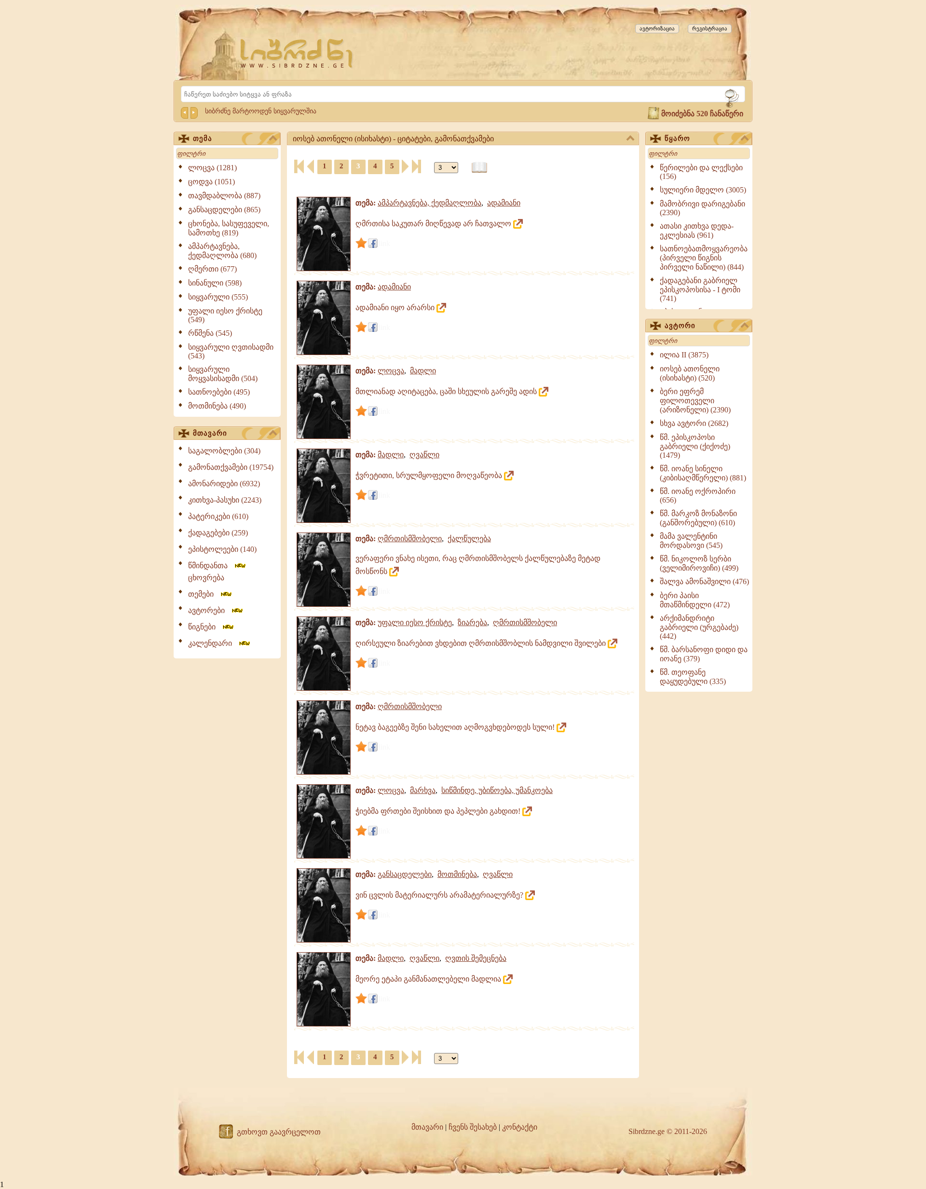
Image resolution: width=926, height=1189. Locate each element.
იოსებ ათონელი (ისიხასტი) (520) (690, 373)
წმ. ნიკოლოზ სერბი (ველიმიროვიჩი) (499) (699, 563)
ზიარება (472, 622)
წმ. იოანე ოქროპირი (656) (697, 495)
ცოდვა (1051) (211, 182)
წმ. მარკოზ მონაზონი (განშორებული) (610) (698, 518)
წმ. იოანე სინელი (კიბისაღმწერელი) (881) (703, 473)
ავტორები (209, 610)
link (384, 243)
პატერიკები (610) (218, 516)
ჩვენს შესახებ (473, 1127)
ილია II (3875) (684, 355)
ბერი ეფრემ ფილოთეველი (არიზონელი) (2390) (695, 400)
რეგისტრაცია (709, 28)
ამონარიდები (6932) (224, 483)
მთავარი (210, 433)
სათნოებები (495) (219, 392)
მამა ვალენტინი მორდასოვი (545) (691, 540)
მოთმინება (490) (217, 406)
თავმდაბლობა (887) (224, 195)
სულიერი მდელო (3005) (703, 190)
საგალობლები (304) (224, 451)
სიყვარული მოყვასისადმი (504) (223, 374)
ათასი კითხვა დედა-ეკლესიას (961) (697, 230)
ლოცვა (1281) (212, 168)
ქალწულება (469, 538)
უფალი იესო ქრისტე (415, 622)
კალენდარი (213, 643)
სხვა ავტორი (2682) (694, 423)
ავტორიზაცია (657, 28)
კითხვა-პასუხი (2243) (224, 500)
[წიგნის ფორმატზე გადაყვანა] (479, 167)
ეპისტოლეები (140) (222, 549)
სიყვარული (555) (218, 297)
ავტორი (680, 325)
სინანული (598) (215, 283)
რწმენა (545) (210, 333)
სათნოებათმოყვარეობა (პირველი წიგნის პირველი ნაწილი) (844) (704, 258)
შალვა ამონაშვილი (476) (704, 581)
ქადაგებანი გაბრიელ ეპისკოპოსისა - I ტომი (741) (700, 289)
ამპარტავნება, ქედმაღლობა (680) (222, 251)
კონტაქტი (519, 1127)
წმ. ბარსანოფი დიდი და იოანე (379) (704, 654)
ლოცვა (391, 371)
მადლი (423, 371)
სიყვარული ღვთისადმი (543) (230, 351)
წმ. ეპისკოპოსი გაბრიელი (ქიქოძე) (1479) (695, 446)
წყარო (677, 138)
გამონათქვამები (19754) (230, 467)
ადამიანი (503, 203)
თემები (203, 594)
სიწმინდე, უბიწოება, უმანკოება (497, 790)
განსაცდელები (405, 874)
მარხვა (423, 790)
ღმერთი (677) (212, 269)
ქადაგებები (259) (218, 533)
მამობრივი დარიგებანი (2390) (702, 208)
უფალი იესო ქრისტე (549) (225, 315)
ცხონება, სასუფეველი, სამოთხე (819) (228, 228)
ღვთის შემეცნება (475, 958)
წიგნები (204, 627)
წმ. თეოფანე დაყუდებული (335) (693, 676)
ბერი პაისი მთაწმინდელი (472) (695, 600)
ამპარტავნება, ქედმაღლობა (429, 203)
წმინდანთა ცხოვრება (210, 571)
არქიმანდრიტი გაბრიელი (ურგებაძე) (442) (699, 627)
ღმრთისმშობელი (410, 538)
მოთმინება (457, 874)
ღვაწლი (424, 455)
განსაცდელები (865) (224, 209)
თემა (202, 138)
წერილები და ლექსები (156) (701, 172)
